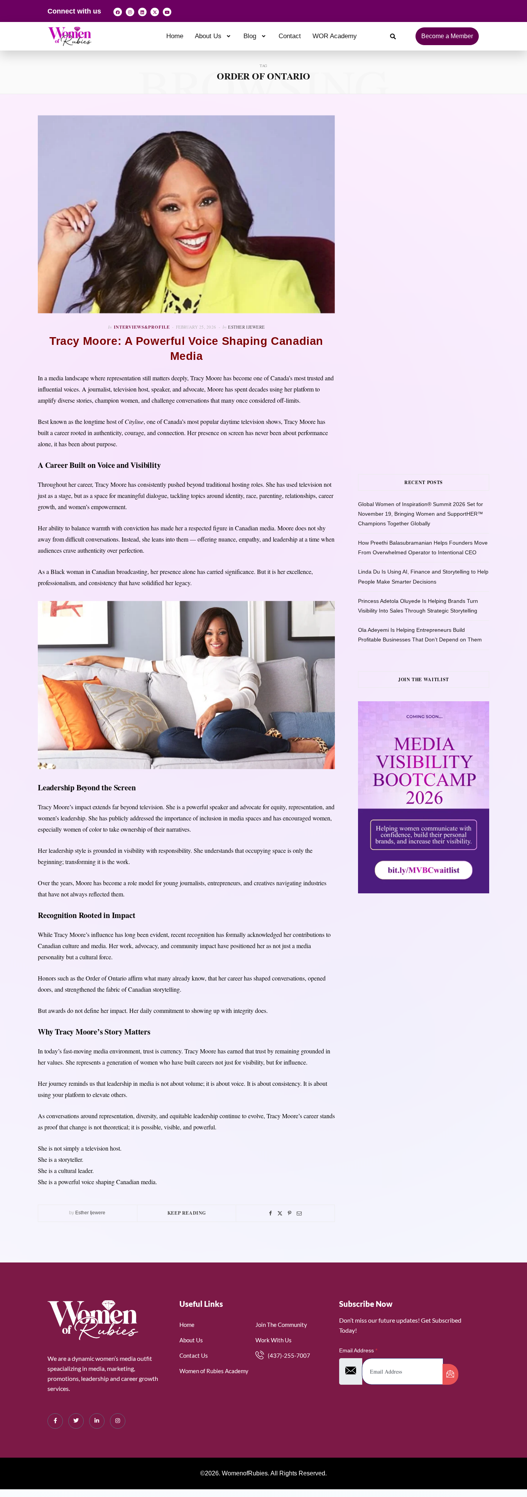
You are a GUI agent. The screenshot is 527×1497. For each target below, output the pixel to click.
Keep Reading (186, 1213)
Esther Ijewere (246, 327)
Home (174, 36)
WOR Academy (334, 36)
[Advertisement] (435, 192)
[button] (213, 36)
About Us (208, 36)
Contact (290, 36)
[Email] (299, 1213)
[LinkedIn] (97, 1421)
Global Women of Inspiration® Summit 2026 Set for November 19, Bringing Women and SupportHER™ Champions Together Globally (420, 514)
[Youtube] (167, 12)
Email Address (358, 1350)
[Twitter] (279, 1213)
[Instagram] (130, 12)
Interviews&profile (142, 327)
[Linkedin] (142, 12)
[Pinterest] (289, 1213)
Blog (249, 36)
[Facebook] (117, 12)
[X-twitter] (154, 12)
